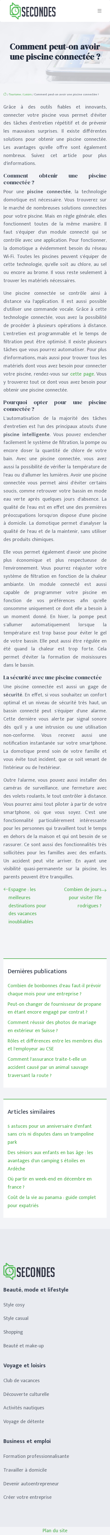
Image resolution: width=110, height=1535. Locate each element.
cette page (82, 374)
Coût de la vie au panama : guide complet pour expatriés (52, 1201)
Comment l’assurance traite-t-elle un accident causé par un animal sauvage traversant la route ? (48, 1067)
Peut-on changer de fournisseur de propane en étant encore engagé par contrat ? (54, 1008)
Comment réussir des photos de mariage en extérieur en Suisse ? (52, 1026)
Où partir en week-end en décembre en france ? (50, 1183)
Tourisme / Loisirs (20, 94)
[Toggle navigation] (99, 11)
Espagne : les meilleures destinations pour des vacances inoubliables (27, 906)
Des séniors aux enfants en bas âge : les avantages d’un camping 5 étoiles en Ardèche (50, 1161)
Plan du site (55, 1531)
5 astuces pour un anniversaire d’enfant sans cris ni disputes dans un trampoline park (51, 1134)
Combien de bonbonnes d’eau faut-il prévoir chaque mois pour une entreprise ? (54, 990)
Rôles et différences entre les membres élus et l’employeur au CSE (55, 1045)
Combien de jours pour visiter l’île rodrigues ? (83, 898)
